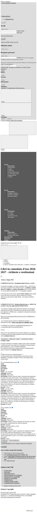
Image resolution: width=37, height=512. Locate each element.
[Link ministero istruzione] (8, 3)
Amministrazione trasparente (12, 483)
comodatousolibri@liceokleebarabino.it (12, 327)
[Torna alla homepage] (18, 120)
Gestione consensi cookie (11, 481)
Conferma (9, 118)
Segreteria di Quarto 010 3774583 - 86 (17, 454)
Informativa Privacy (9, 473)
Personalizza (4, 339)
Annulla (3, 118)
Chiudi (2, 75)
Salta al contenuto (5, 1)
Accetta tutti (27, 339)
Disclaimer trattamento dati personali (10, 497)
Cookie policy (8, 470)
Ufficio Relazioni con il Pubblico (13, 475)
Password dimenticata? (7, 36)
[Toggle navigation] (14, 142)
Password (19, 32)
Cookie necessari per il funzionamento (11, 354)
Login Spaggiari (9, 64)
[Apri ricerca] (22, 128)
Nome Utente (20, 31)
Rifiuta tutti (15, 339)
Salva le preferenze (14, 440)
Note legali (7, 472)
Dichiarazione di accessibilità (12, 476)
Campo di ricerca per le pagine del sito (11, 243)
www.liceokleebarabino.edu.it (9, 362)
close (2, 149)
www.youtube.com (6, 407)
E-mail (19, 57)
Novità (6, 261)
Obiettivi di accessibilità (10, 478)
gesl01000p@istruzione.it (23, 325)
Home (5, 260)
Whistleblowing (8, 480)
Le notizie (7, 263)
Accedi (3, 22)
